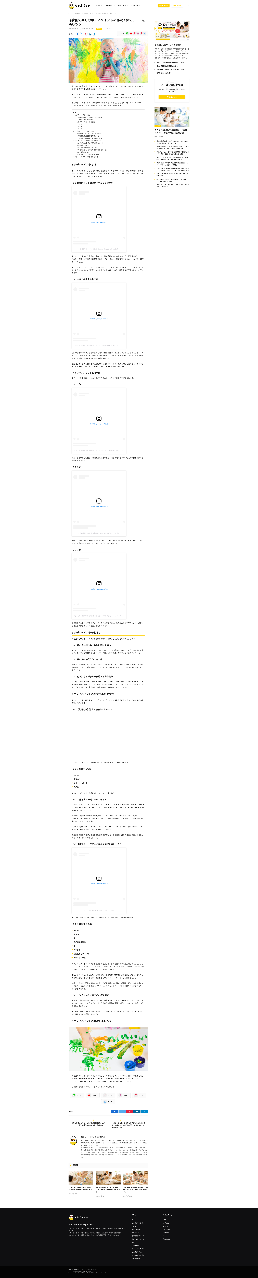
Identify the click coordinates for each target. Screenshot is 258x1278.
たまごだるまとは (137, 1223)
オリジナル (135, 5)
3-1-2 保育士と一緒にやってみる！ (88, 147)
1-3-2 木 (79, 126)
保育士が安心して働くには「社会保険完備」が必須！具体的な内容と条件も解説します (88, 1124)
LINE (164, 1220)
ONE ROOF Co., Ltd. (79, 1269)
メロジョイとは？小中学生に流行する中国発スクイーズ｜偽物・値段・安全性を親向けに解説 (173, 153)
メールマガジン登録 (138, 1255)
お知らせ (134, 1226)
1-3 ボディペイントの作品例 (86, 122)
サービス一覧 (163, 6)
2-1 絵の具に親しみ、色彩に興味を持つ (89, 134)
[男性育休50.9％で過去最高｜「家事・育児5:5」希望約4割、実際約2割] (171, 117)
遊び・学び (109, 5)
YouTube (166, 1223)
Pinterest (166, 1233)
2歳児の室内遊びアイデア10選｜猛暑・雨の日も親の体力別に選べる (108, 1189)
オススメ (157, 126)
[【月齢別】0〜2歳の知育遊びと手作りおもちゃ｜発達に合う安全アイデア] (135, 1178)
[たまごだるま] (80, 5)
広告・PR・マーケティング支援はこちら (170, 69)
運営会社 (134, 1242)
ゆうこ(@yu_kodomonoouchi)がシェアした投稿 (99, 910)
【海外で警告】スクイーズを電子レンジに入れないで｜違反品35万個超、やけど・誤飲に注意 (173, 147)
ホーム (134, 1220)
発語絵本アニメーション (139, 1236)
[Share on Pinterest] (86, 34)
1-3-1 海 (79, 124)
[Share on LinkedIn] (90, 34)
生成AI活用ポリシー (138, 1252)
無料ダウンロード (137, 1233)
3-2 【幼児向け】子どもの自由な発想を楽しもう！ (93, 150)
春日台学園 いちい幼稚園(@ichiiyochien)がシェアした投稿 (99, 249)
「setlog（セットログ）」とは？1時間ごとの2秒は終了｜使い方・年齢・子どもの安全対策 (173, 158)
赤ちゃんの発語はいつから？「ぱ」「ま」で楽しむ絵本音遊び (172, 175)
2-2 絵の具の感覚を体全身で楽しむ (88, 136)
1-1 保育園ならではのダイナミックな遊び (90, 117)
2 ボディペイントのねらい (84, 131)
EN (188, 5)
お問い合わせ (177, 6)
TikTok (165, 1226)
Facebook (166, 1239)
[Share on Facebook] (77, 34)
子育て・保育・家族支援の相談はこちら (170, 62)
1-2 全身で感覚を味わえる (85, 120)
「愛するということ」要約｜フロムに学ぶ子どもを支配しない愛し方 (173, 186)
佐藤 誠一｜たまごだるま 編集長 (93, 1137)
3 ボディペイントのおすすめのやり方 (88, 140)
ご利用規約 (135, 1245)
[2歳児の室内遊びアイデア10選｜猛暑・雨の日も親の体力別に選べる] (108, 1178)
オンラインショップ (138, 1239)
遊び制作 (99, 29)
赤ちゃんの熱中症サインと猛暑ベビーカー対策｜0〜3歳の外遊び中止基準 (172, 180)
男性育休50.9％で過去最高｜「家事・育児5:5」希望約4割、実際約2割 (171, 131)
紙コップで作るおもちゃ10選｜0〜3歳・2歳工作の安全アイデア (80, 1188)
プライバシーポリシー (139, 1249)
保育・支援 (122, 5)
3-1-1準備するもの (83, 145)
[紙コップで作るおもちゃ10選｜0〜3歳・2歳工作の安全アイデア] (81, 1178)
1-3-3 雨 (79, 129)
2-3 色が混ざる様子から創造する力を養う (90, 138)
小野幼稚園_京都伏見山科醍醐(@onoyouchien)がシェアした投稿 (99, 533)
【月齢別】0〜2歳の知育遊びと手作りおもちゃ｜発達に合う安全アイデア (135, 1189)
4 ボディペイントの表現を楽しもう (87, 157)
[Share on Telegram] (94, 34)
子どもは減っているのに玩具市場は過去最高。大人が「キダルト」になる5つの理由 (173, 164)
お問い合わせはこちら (164, 73)
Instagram (166, 1229)
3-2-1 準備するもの (83, 152)
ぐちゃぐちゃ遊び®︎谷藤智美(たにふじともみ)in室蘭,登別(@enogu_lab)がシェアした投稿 (101, 345)
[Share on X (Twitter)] (81, 34)
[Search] (186, 5)
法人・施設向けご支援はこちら (167, 66)
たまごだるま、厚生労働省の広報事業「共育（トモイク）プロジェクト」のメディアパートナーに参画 (173, 169)
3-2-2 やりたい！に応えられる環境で (88, 154)
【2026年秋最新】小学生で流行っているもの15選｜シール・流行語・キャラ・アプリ (173, 142)
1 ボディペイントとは (82, 115)
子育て (98, 5)
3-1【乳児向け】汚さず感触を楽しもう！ (90, 143)
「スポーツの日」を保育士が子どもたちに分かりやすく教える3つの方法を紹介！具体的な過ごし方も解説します (128, 1125)
